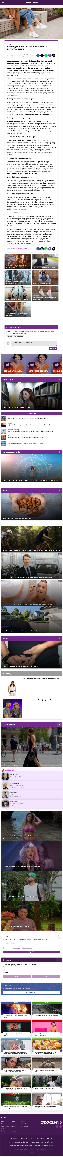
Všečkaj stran (32, 992)
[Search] (60, 2)
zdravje (20, 248)
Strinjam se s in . (18, 948)
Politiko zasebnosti (27, 948)
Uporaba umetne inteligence (43, 1146)
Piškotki (49, 1138)
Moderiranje (41, 1138)
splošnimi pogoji (16, 948)
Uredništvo (24, 1138)
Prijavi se (53, 348)
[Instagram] (60, 1126)
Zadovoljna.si (12, 55)
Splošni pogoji (49, 1142)
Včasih (6, 972)
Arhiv (58, 960)
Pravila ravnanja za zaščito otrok (21, 1146)
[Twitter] (42, 55)
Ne (5, 969)
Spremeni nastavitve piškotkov (19, 1142)
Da (5, 967)
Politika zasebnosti (37, 1142)
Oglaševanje (15, 1138)
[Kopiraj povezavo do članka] (53, 55)
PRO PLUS (32, 1138)
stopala (25, 248)
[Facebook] (38, 55)
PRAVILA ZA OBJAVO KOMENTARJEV (15, 336)
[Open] (8, 2)
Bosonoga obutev (12, 248)
